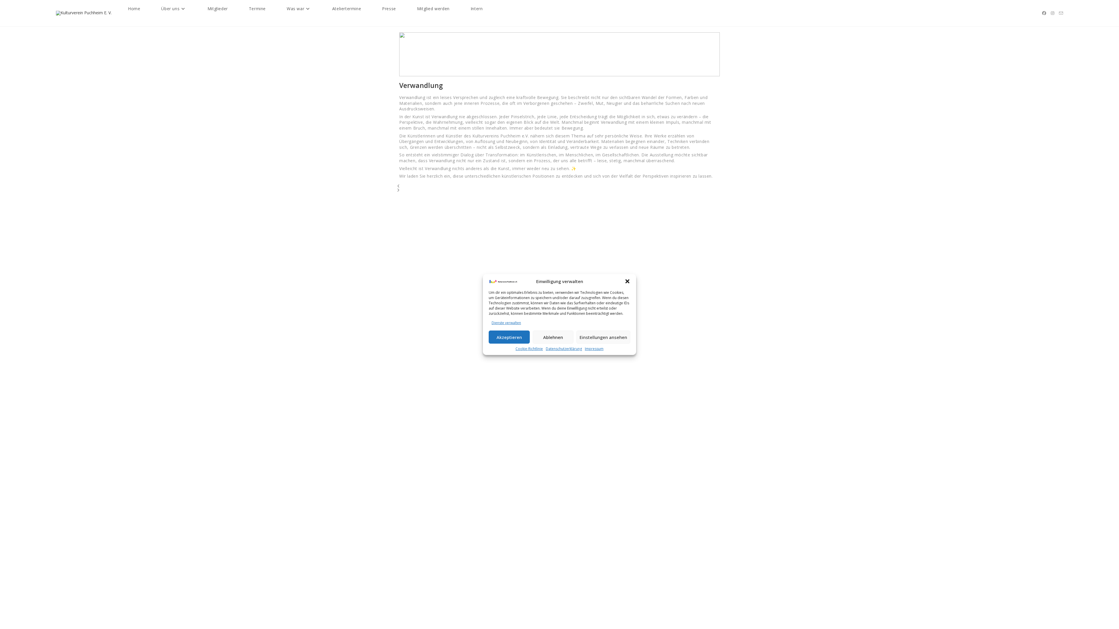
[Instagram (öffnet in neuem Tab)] (1052, 13)
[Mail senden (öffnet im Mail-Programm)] (1061, 13)
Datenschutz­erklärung (564, 348)
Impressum (594, 348)
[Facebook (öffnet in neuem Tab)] (1044, 13)
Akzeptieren (509, 337)
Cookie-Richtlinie (529, 348)
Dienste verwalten (506, 322)
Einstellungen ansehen (603, 337)
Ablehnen (553, 337)
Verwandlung (421, 85)
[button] (627, 281)
